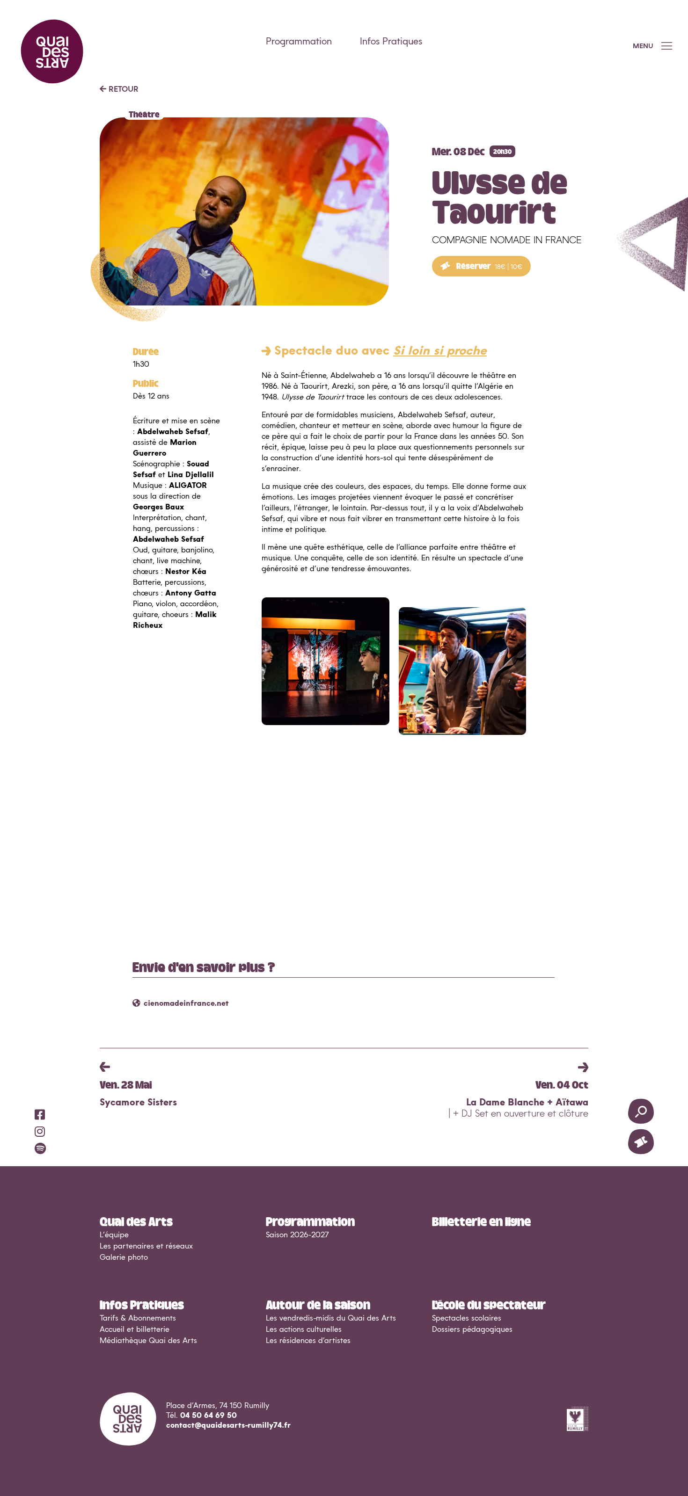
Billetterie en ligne (481, 1220)
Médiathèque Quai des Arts (148, 1340)
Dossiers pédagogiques (472, 1329)
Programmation (299, 41)
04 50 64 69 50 (208, 1415)
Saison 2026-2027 (297, 1235)
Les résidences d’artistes (308, 1340)
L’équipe (114, 1235)
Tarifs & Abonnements (138, 1318)
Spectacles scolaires (466, 1318)
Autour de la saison (318, 1304)
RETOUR (122, 89)
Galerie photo (124, 1257)
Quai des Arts (136, 1220)
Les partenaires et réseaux (146, 1246)
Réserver (488, 266)
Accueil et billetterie (134, 1329)
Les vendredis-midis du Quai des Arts (331, 1318)
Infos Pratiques (391, 41)
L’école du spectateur (489, 1304)
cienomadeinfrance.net (186, 1003)
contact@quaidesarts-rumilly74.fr (228, 1425)
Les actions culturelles (304, 1329)
